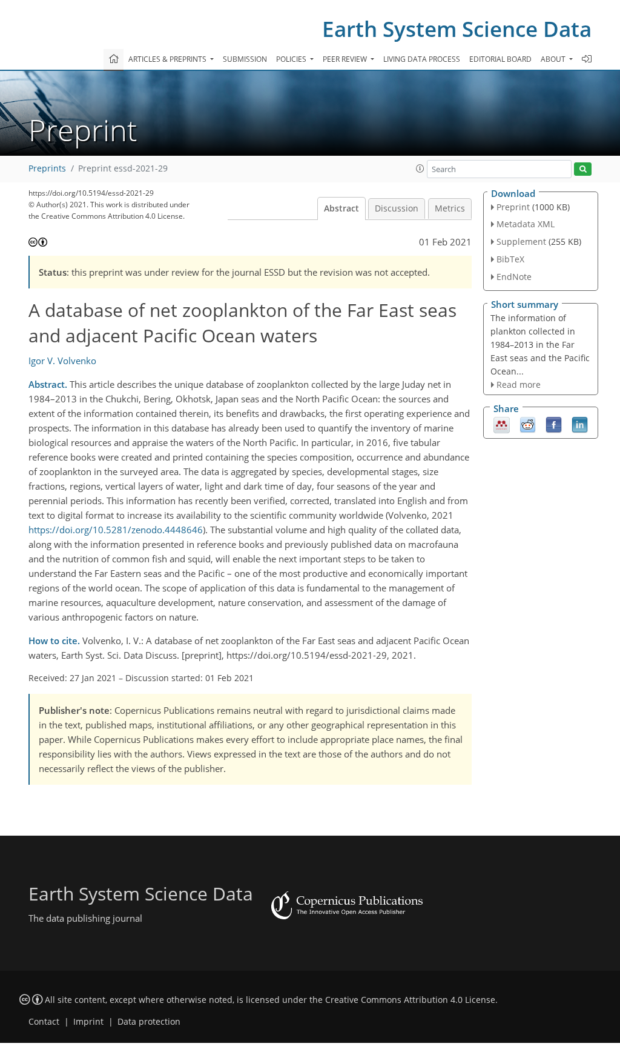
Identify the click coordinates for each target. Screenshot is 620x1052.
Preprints (47, 168)
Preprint (513, 207)
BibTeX (510, 259)
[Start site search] (583, 169)
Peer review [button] (346, 59)
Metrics (450, 208)
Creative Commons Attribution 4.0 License (410, 999)
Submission (245, 59)
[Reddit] (527, 424)
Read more (518, 384)
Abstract (341, 208)
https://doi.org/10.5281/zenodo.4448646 (115, 530)
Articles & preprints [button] (168, 59)
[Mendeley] (501, 424)
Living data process (421, 59)
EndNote (514, 276)
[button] (420, 168)
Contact (43, 1021)
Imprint (88, 1021)
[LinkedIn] (580, 424)
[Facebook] (554, 424)
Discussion (396, 208)
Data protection (148, 1021)
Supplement (521, 241)
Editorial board (500, 59)
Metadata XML (525, 224)
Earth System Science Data (457, 29)
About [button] (554, 59)
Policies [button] (292, 59)
